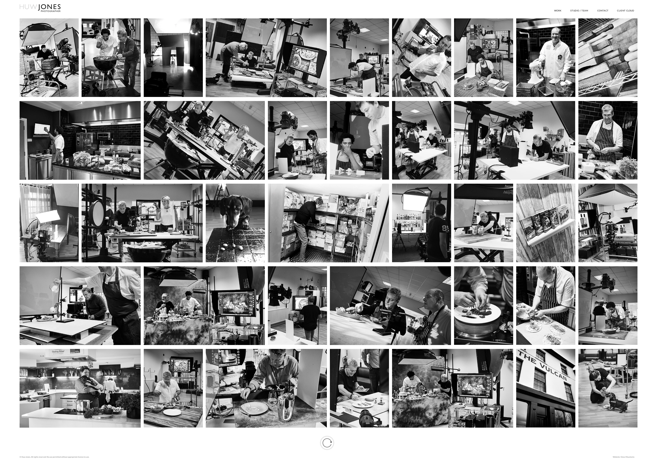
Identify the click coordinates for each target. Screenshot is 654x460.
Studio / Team (579, 11)
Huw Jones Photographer (40, 8)
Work (558, 11)
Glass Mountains (627, 457)
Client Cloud (625, 11)
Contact (603, 11)
